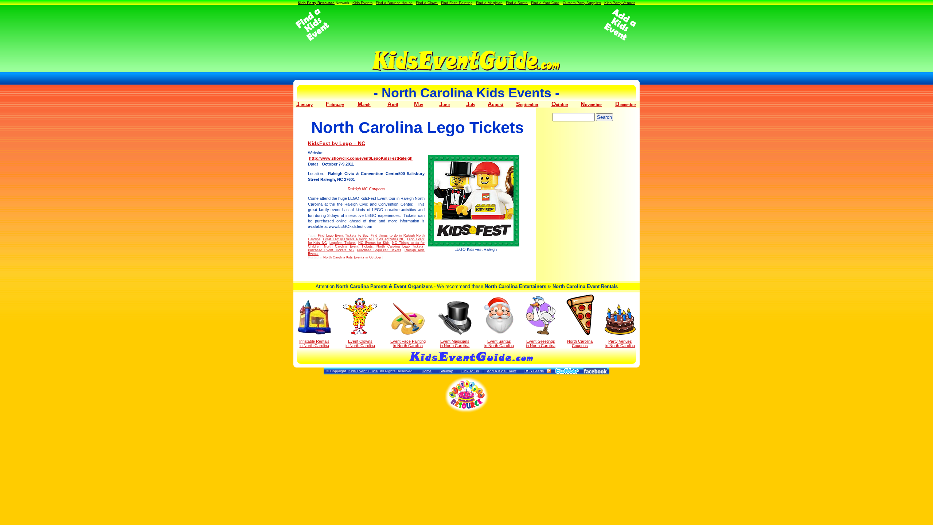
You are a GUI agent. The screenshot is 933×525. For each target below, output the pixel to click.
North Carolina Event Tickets (348, 246)
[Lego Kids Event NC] (475, 200)
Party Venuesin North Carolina (620, 343)
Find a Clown (427, 3)
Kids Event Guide (363, 371)
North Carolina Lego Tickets (399, 246)
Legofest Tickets (342, 243)
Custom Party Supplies (582, 3)
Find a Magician (489, 3)
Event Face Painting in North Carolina (408, 343)
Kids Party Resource (316, 3)
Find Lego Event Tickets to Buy (343, 235)
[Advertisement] (466, 24)
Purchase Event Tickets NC (331, 250)
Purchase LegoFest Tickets (379, 250)
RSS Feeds (534, 371)
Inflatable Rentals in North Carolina (314, 343)
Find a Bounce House (394, 3)
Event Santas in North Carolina (499, 343)
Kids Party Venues (619, 3)
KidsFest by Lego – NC (336, 143)
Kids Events (362, 3)
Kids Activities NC (390, 239)
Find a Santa (517, 3)
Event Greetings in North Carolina (540, 343)
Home (427, 371)
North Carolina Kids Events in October (352, 257)
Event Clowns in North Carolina (360, 343)
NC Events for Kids (373, 243)
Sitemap (446, 371)
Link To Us (470, 371)
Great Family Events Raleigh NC (348, 239)
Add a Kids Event (501, 371)
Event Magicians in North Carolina (454, 343)
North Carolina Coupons (580, 343)
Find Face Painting (457, 3)
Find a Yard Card (545, 3)
